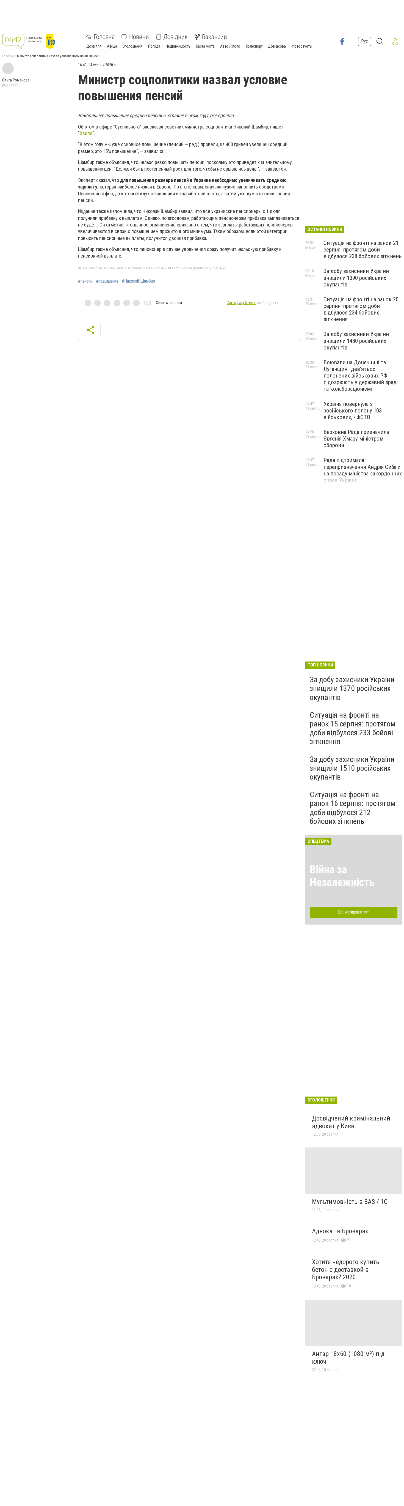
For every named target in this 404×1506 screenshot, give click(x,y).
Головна (104, 37)
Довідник (175, 37)
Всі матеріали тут (353, 912)
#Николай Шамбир (138, 281)
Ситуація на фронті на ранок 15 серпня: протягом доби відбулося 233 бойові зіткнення (352, 728)
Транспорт (254, 46)
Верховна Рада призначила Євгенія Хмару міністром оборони (356, 439)
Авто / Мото (230, 46)
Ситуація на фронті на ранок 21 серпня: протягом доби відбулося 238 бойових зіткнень (362, 249)
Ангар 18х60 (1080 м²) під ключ (348, 1357)
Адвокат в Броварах (340, 1231)
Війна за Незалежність (342, 876)
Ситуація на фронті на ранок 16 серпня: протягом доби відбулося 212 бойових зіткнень (352, 808)
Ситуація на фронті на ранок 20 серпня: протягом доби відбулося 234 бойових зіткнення (361, 309)
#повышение (107, 281)
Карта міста (205, 46)
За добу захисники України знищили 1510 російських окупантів (352, 768)
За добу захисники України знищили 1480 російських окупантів (356, 341)
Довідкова (277, 46)
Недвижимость (178, 46)
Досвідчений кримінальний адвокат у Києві (351, 1122)
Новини (139, 37)
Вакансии (214, 37)
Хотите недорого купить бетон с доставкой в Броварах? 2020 (345, 1269)
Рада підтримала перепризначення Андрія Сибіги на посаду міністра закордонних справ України (362, 470)
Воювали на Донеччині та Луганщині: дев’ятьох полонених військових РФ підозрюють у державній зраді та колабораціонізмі (360, 375)
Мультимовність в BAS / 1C (350, 1202)
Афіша (112, 46)
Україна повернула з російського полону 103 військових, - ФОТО (352, 410)
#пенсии (85, 281)
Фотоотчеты (301, 46)
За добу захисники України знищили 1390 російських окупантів (356, 278)
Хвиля (86, 133)
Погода (154, 46)
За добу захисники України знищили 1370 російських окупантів (352, 688)
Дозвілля (93, 46)
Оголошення (133, 46)
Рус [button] (364, 41)
